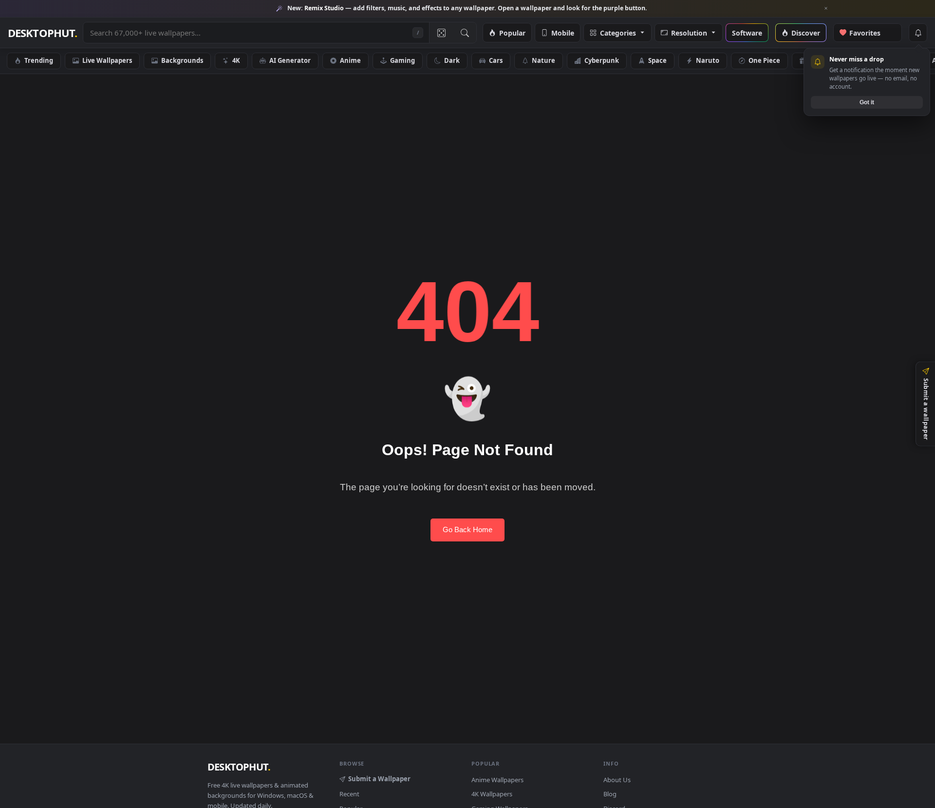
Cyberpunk (601, 60)
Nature (543, 60)
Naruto (707, 60)
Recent (349, 793)
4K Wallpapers (491, 793)
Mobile (562, 32)
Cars (496, 60)
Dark (452, 60)
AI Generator (290, 60)
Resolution (689, 32)
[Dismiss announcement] (826, 8)
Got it (867, 102)
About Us (617, 779)
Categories (618, 32)
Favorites (870, 32)
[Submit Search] (464, 32)
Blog (610, 793)
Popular (512, 32)
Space (657, 60)
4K (236, 60)
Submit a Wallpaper (379, 778)
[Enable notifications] (918, 32)
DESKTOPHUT (238, 766)
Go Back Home (467, 529)
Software (747, 32)
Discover (805, 32)
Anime (350, 60)
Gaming (402, 60)
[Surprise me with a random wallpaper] (441, 32)
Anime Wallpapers (497, 779)
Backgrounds (182, 60)
